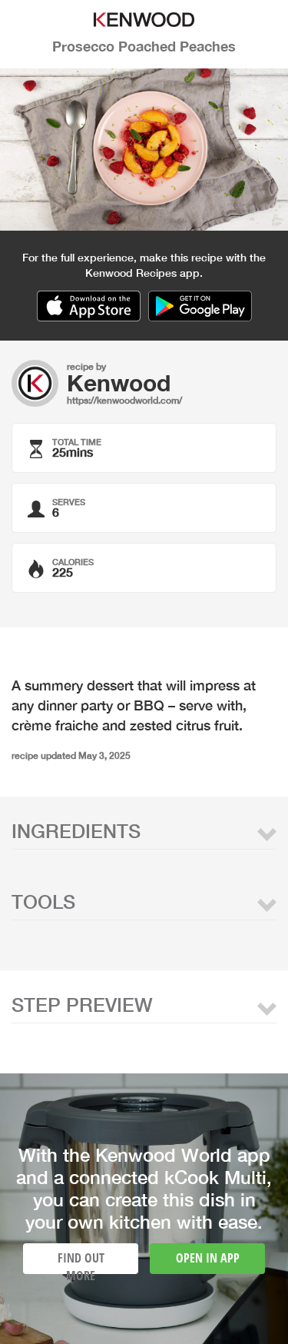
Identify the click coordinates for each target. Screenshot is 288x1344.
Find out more (81, 1261)
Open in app (208, 1257)
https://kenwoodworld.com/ (124, 400)
